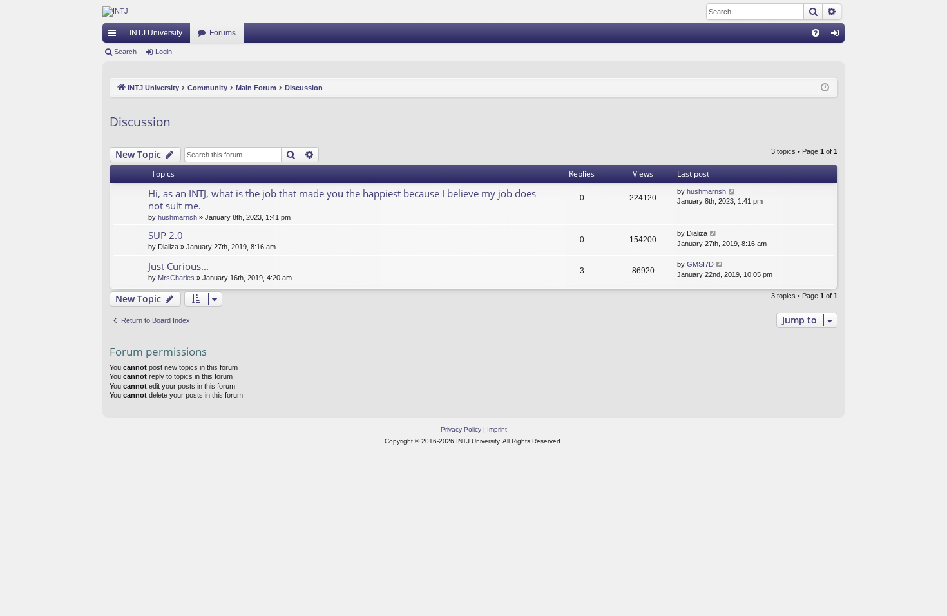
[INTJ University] (215, 11)
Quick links (115, 35)
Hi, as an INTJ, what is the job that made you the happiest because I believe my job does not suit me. (342, 199)
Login (163, 51)
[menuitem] (815, 33)
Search (125, 51)
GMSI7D (700, 264)
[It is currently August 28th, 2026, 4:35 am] (825, 88)
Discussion (140, 121)
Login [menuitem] (837, 35)
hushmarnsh (177, 217)
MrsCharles (176, 278)
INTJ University (155, 32)
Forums (222, 32)
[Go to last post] (732, 192)
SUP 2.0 (165, 235)
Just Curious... (178, 266)
